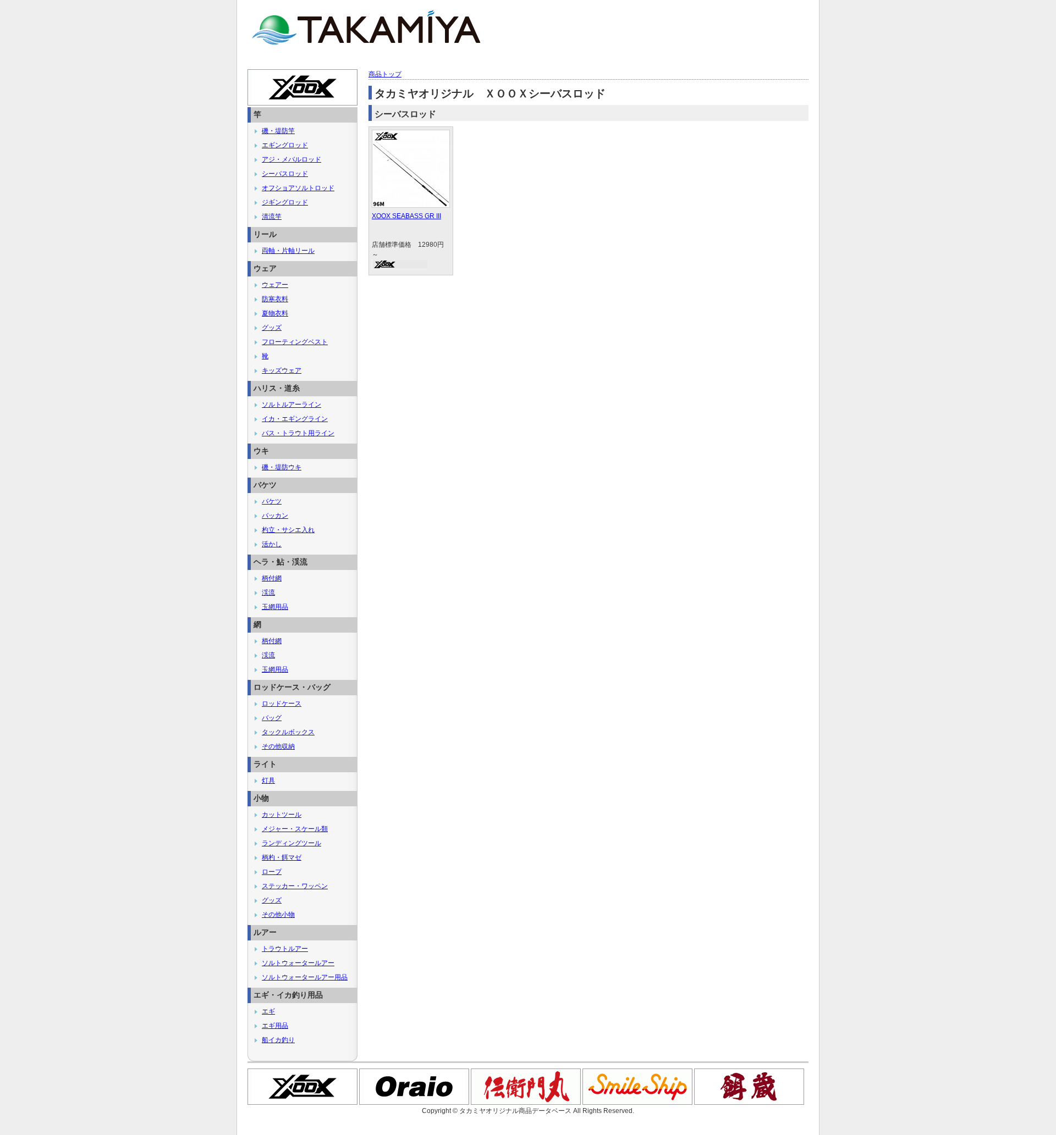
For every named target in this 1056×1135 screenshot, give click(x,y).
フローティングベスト (295, 342)
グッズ (272, 327)
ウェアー (275, 285)
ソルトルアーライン (291, 404)
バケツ (272, 501)
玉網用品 (275, 607)
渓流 (268, 592)
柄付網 (272, 578)
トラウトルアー (285, 949)
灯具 (268, 780)
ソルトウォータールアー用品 (305, 977)
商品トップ (385, 74)
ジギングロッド (285, 202)
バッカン (275, 515)
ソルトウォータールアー (298, 963)
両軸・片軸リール (288, 250)
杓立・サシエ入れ (288, 530)
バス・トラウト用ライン (298, 433)
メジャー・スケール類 (295, 829)
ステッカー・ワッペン (295, 886)
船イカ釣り (278, 1040)
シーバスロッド (285, 174)
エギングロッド (285, 145)
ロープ (272, 872)
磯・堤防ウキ (281, 467)
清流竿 (272, 216)
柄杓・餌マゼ (281, 857)
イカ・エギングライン (295, 419)
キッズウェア (281, 370)
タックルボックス (288, 732)
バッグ (272, 718)
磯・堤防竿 (278, 131)
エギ (268, 1011)
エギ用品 (275, 1025)
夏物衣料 (275, 313)
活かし (272, 544)
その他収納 (278, 746)
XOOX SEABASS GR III (406, 216)
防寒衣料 (275, 299)
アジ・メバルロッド (291, 159)
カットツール (281, 814)
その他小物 (278, 914)
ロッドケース (281, 703)
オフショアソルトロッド (298, 188)
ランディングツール (291, 843)
